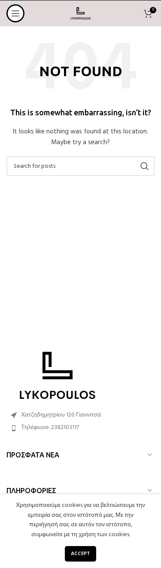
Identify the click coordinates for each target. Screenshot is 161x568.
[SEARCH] (145, 166)
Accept (80, 553)
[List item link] (80, 427)
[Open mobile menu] (15, 13)
